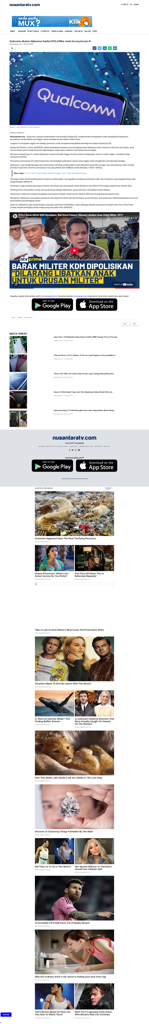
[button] (94, 48)
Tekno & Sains (57, 31)
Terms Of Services (63, 446)
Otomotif (45, 31)
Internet (19, 317)
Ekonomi (22, 31)
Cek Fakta (78, 31)
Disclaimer (74, 446)
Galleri (87, 31)
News (12, 31)
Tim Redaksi (98, 446)
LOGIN (136, 4)
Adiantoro (20, 133)
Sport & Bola (33, 31)
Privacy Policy (51, 446)
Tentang (42, 446)
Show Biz (69, 31)
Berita (13, 317)
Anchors (107, 446)
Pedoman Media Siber (87, 446)
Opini (94, 31)
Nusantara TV (28, 317)
